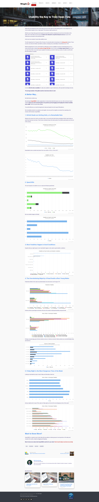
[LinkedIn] (29, 499)
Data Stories (31, 446)
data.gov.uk (64, 42)
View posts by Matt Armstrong (38, 461)
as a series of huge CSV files (44, 48)
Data (26, 446)
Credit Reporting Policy (33, 496)
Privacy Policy (27, 496)
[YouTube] (31, 499)
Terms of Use (22, 496)
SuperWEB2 (33, 101)
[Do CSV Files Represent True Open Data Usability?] (49, 84)
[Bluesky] (21, 499)
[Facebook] (26, 499)
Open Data (36, 446)
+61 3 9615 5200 (39, 493)
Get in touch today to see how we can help (64, 441)
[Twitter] (24, 499)
